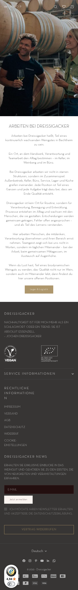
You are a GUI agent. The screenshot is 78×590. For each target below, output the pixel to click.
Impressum (12, 406)
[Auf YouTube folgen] (42, 560)
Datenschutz (14, 427)
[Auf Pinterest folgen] (36, 560)
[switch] (11, 584)
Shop (16, 6)
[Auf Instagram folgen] (30, 560)
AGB (7, 420)
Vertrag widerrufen (39, 529)
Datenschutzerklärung (53, 513)
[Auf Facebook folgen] (24, 560)
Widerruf (11, 433)
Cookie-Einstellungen (15, 443)
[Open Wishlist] (64, 6)
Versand (11, 413)
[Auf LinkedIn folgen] (48, 560)
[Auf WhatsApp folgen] (54, 560)
